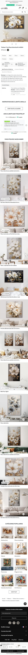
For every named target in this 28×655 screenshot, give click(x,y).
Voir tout (14, 592)
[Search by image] (22, 12)
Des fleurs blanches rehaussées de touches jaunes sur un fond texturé (10, 202)
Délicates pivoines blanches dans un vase (10, 297)
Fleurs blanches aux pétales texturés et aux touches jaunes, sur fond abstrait (10, 170)
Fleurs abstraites (4, 423)
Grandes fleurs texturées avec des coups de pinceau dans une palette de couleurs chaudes (10, 486)
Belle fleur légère (4, 391)
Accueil (3, 598)
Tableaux (9, 598)
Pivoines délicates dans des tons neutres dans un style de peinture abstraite (10, 328)
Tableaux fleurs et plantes (18, 598)
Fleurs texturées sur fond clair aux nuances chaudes (10, 234)
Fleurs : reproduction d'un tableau (9, 265)
